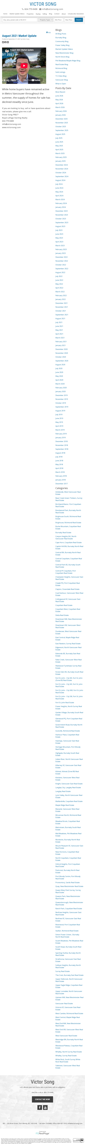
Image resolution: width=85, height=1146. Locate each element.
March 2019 (60, 430)
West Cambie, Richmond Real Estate (69, 1013)
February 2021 (61, 341)
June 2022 (59, 280)
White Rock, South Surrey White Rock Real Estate (67, 1060)
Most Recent (60, 92)
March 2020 (60, 384)
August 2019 (60, 411)
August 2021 (60, 318)
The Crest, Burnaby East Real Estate (69, 975)
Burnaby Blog (60, 37)
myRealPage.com (43, 1133)
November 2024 (61, 169)
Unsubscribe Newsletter (76, 14)
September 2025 (61, 130)
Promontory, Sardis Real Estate (67, 882)
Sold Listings (60, 72)
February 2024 (61, 203)
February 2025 (61, 157)
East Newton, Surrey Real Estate (67, 643)
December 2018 (61, 441)
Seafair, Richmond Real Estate (66, 931)
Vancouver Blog (61, 80)
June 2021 (59, 326)
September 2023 (61, 222)
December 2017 (61, 483)
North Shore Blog (62, 57)
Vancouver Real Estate (64, 1003)
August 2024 (60, 180)
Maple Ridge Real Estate (64, 805)
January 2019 (60, 437)
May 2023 (59, 238)
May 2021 (59, 330)
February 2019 (61, 434)
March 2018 (60, 472)
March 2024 (60, 199)
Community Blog (61, 41)
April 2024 (59, 195)
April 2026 (59, 103)
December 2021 (61, 303)
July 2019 (58, 414)
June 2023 (59, 234)
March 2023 (60, 245)
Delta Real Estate (62, 615)
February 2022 (61, 295)
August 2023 (60, 226)
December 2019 (61, 395)
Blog (50, 14)
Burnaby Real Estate (63, 532)
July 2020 (58, 368)
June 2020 (59, 372)
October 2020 (60, 357)
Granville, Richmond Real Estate (67, 731)
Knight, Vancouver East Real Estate (69, 784)
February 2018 (61, 476)
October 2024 (60, 172)
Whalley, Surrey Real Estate (66, 1055)
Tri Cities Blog (60, 76)
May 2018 (59, 464)
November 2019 (61, 399)
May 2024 (59, 192)
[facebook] (39, 1107)
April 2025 (59, 149)
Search (78, 20)
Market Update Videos (17, 14)
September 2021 (61, 315)
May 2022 (59, 284)
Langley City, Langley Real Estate (68, 787)
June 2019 (59, 418)
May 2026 (59, 99)
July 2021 (58, 322)
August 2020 (60, 364)
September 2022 (61, 268)
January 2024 (60, 207)
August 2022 (60, 272)
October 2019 (60, 403)
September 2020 (61, 361)
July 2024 (58, 184)
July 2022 (58, 276)
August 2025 (60, 134)
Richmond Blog (61, 68)
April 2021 (59, 334)
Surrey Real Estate (62, 971)
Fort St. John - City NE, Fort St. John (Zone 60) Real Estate (68, 679)
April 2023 (59, 242)
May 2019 (59, 422)
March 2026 (60, 107)
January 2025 (60, 161)
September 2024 (61, 176)
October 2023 (60, 219)
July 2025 (58, 138)
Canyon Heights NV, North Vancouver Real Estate (65, 537)
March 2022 (60, 291)
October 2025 (60, 126)
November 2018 (61, 445)
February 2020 (61, 387)
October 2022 (60, 265)
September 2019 (61, 407)
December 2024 (61, 165)
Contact (57, 14)
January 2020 (60, 391)
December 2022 (61, 257)
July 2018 (58, 457)
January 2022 (60, 299)
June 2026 (59, 96)
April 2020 (59, 380)
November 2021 (61, 307)
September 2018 (61, 449)
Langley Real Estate (63, 791)
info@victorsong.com (75, 1123)
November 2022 (61, 261)
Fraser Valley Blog (62, 45)
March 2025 (60, 153)
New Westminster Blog (64, 53)
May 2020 (59, 376)
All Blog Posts (60, 34)
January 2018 (60, 480)
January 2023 (60, 253)
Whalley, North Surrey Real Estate (68, 1052)
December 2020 (61, 349)
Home (5, 14)
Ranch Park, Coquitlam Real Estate (68, 908)
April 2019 (59, 426)
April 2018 (59, 468)
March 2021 (60, 338)
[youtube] (45, 1107)
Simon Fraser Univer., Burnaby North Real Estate (67, 935)
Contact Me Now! (42, 1099)
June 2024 (59, 188)
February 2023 (61, 249)
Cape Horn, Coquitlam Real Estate (68, 542)
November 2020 (61, 353)
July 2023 (58, 230)
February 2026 (61, 111)
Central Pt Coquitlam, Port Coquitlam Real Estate (65, 572)
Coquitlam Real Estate (63, 605)
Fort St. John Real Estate (64, 702)
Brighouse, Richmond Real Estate (68, 522)
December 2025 (61, 119)
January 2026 (60, 115)
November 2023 (61, 215)
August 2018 (60, 453)
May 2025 (59, 146)
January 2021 (60, 345)
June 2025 (59, 142)
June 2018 (59, 460)
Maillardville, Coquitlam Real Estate (69, 801)
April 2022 (59, 288)
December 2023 (61, 211)
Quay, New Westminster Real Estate (69, 886)
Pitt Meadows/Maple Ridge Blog (67, 60)
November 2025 (61, 123)
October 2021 (60, 311)
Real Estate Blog (61, 64)
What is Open (60, 84)
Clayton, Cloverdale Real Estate (67, 589)
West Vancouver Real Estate (66, 1036)
